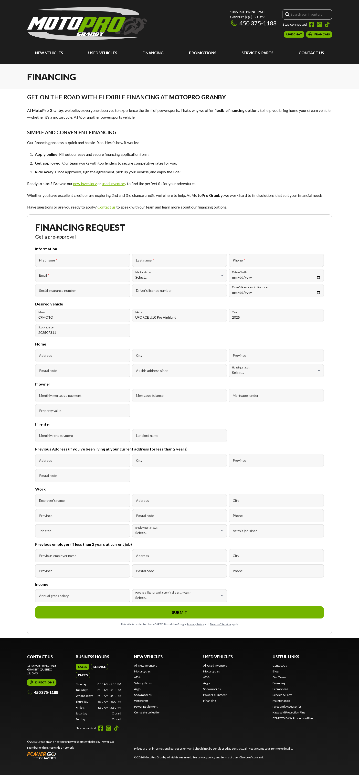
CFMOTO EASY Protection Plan (293, 718)
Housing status (241, 367)
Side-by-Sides (143, 683)
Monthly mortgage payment (60, 395)
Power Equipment (146, 706)
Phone (239, 260)
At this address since (152, 370)
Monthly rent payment (56, 435)
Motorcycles (142, 671)
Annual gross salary (54, 596)
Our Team (279, 677)
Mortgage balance (150, 395)
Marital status (143, 272)
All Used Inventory (215, 665)
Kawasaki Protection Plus (289, 712)
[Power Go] (71, 755)
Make (41, 312)
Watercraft (141, 700)
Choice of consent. (251, 757)
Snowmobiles (143, 695)
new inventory (85, 183)
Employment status (146, 527)
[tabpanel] (98, 701)
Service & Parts (258, 52)
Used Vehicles (102, 52)
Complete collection (147, 712)
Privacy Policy (195, 624)
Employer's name (52, 500)
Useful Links (286, 656)
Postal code (48, 370)
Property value (50, 410)
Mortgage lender (245, 395)
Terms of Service (220, 624)
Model (138, 312)
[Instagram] (319, 24)
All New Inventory (145, 665)
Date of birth (239, 272)
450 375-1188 (258, 23)
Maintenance (281, 700)
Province (239, 355)
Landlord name (147, 435)
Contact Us (311, 52)
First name (48, 260)
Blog (275, 671)
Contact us (106, 207)
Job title (45, 531)
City (139, 355)
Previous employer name (57, 556)
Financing (153, 52)
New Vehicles (49, 52)
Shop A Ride (54, 747)
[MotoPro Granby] (87, 23)
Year (234, 312)
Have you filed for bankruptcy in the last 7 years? (163, 592)
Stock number (46, 327)
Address (45, 355)
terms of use (229, 757)
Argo (137, 689)
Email (44, 275)
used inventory (114, 183)
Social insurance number (57, 290)
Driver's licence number (154, 290)
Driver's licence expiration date (249, 287)
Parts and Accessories (287, 706)
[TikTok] (327, 24)
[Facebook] (312, 24)
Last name (145, 260)
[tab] (82, 667)
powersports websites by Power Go (91, 742)
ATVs (137, 677)
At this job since (245, 531)
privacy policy (206, 757)
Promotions (202, 52)
